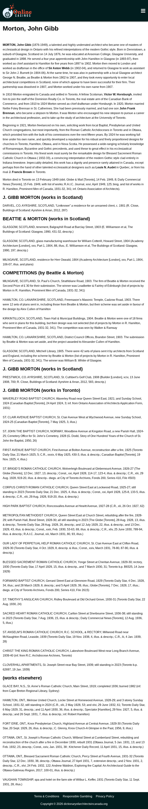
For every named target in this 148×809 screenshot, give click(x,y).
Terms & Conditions (46, 796)
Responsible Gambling (77, 796)
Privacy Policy (105, 796)
